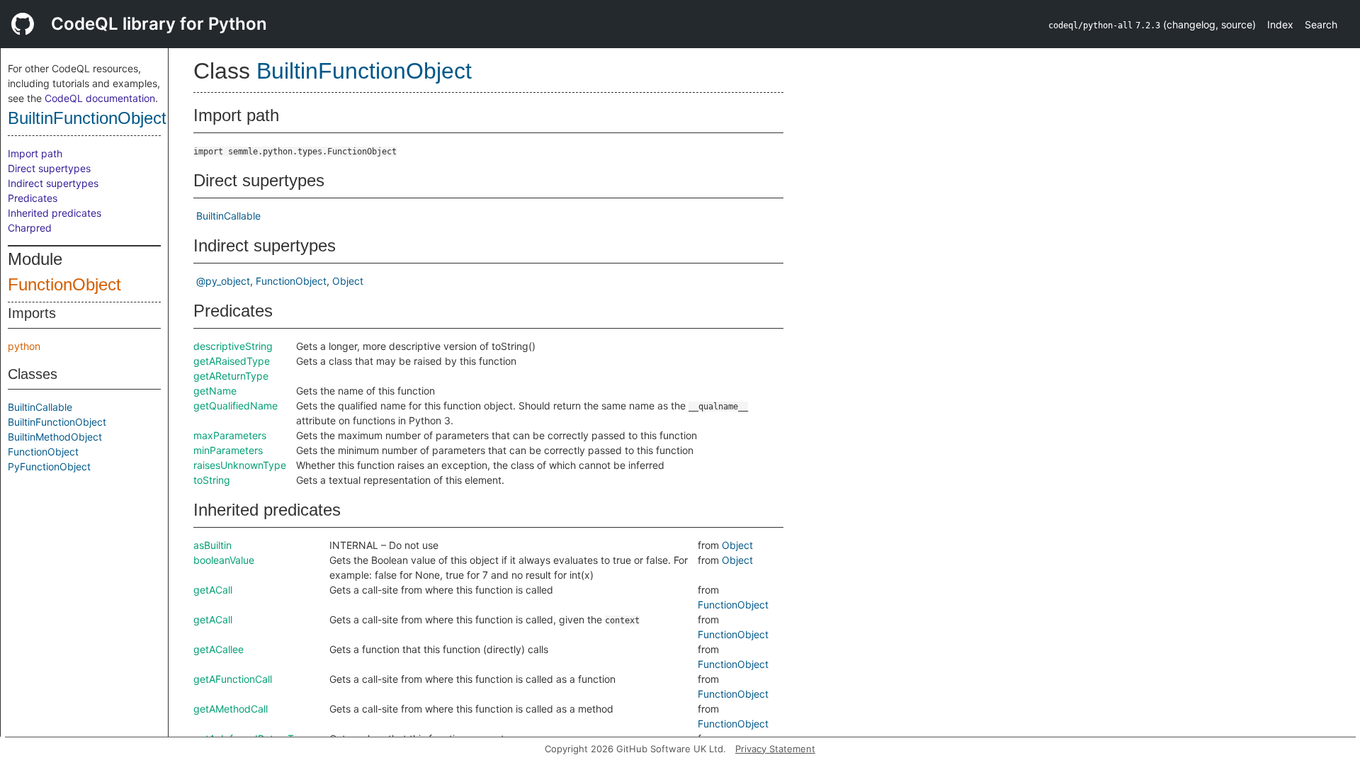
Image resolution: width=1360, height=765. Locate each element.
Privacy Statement (775, 748)
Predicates (32, 198)
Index (1280, 24)
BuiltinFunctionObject (87, 118)
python (24, 346)
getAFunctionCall (232, 679)
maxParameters (229, 435)
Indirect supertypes (53, 183)
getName (215, 391)
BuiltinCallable (40, 407)
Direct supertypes (49, 168)
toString (211, 480)
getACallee (218, 649)
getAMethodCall (230, 709)
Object (347, 281)
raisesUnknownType (239, 465)
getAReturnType (230, 376)
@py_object (223, 281)
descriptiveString (233, 346)
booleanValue (223, 560)
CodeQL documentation (100, 98)
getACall (212, 590)
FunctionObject (64, 284)
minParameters (228, 450)
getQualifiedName (235, 406)
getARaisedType (231, 361)
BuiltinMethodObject (55, 437)
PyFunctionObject (49, 466)
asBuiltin (212, 545)
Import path (35, 153)
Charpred (30, 228)
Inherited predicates (54, 213)
